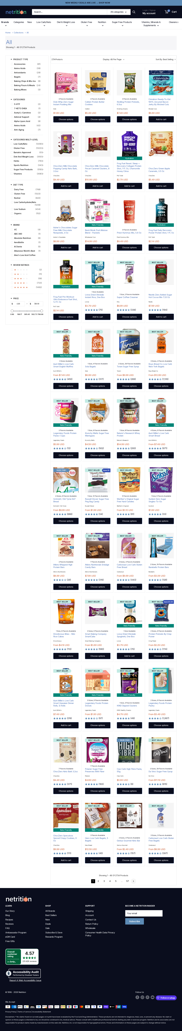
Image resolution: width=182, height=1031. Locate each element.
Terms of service (24, 1012)
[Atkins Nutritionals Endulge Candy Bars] (97, 545)
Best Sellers (51, 915)
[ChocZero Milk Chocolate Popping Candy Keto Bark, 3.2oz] (66, 144)
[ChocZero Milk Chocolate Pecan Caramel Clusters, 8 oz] (97, 144)
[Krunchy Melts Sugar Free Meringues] (97, 410)
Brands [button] (5, 22)
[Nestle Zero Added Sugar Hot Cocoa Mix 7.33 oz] (161, 272)
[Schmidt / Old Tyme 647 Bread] (66, 480)
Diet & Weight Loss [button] (66, 22)
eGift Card (10, 936)
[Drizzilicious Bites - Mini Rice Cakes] (66, 611)
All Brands (50, 911)
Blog (7, 915)
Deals (48, 924)
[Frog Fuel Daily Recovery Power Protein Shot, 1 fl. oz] (161, 210)
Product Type (20, 59)
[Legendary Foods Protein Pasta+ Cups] (66, 410)
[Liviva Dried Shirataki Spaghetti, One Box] (129, 611)
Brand (16, 225)
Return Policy (91, 924)
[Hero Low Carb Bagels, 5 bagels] (97, 815)
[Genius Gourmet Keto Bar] (129, 815)
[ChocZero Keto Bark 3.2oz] (66, 749)
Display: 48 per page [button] (112, 59)
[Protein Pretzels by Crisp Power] (161, 611)
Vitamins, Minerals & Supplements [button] (151, 24)
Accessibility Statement (41, 1012)
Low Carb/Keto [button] (43, 22)
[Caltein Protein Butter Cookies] (97, 82)
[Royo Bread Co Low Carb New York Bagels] (161, 341)
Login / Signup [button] (149, 10)
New (29, 22)
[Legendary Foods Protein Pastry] (161, 680)
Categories (19, 22)
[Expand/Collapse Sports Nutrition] (42, 165)
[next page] (133, 881)
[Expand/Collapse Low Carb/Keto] (42, 144)
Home (8, 32)
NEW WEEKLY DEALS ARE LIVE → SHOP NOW (87, 2)
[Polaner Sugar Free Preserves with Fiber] (97, 749)
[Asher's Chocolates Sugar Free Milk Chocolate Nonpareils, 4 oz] (66, 210)
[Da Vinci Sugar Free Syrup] (161, 749)
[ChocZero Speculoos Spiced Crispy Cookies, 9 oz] (66, 815)
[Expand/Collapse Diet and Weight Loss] (42, 156)
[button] (171, 12)
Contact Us (90, 919)
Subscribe (134, 921)
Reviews (9, 924)
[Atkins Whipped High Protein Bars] (66, 545)
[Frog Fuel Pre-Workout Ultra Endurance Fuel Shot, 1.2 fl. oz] (66, 272)
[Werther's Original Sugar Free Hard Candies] (129, 480)
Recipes (9, 919)
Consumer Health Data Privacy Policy (100, 934)
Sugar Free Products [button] (122, 22)
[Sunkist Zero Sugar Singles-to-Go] (161, 480)
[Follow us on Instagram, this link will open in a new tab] (142, 997)
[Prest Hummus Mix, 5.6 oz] (129, 210)
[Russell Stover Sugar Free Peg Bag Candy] (97, 480)
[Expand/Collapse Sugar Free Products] (42, 169)
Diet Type (18, 185)
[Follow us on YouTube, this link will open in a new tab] (152, 997)
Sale (47, 928)
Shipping (89, 911)
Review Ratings (21, 265)
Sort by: (164, 59)
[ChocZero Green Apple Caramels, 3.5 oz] (161, 144)
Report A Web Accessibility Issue (25, 980)
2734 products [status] (57, 59)
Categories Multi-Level (25, 139)
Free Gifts (10, 941)
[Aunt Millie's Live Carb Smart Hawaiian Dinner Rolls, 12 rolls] (66, 680)
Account (89, 915)
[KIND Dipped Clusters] (129, 680)
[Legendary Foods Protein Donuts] (97, 680)
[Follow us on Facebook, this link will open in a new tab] (137, 997)
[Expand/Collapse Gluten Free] (42, 148)
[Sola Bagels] (97, 341)
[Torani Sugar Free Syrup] (129, 341)
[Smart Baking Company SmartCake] (97, 611)
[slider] (12, 311)
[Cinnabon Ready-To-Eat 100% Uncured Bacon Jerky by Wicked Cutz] (161, 82)
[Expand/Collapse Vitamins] (42, 173)
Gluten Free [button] (86, 22)
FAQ (7, 928)
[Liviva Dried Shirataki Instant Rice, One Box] (97, 272)
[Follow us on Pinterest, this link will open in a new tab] (147, 997)
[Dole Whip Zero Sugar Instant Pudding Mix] (66, 82)
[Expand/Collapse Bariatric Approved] (42, 152)
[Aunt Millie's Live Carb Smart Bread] (161, 410)
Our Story (10, 911)
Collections (18, 32)
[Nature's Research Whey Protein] (129, 410)
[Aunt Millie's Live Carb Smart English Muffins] (66, 341)
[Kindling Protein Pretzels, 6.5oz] (129, 82)
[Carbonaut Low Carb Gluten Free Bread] (129, 545)
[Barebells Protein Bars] (161, 545)
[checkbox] (26, 64)
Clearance (174, 22)
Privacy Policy (10, 1012)
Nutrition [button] (102, 22)
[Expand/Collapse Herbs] (42, 161)
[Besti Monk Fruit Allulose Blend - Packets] (97, 210)
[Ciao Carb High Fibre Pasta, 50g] (129, 749)
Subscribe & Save (53, 932)
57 (127, 881)
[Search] (134, 12)
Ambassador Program (15, 932)
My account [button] (149, 13)
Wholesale (90, 928)
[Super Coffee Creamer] (129, 272)
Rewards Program (54, 936)
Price (16, 298)
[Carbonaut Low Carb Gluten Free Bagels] (161, 815)
